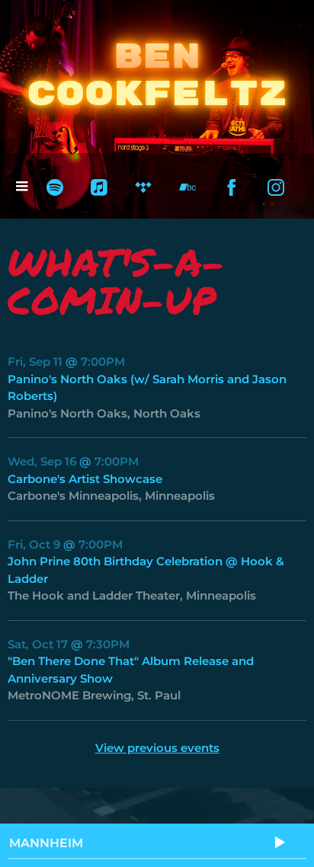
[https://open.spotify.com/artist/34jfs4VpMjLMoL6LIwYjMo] (54, 187)
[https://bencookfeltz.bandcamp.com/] (187, 187)
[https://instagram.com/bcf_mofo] (276, 187)
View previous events (157, 748)
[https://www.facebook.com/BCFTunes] (231, 187)
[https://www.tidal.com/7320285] (143, 187)
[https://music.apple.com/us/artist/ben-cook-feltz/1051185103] (99, 187)
